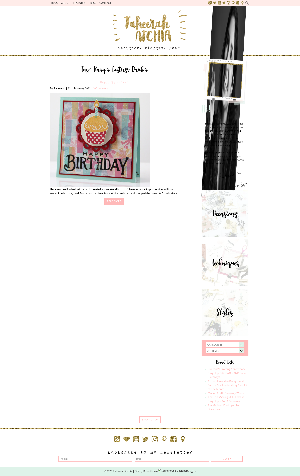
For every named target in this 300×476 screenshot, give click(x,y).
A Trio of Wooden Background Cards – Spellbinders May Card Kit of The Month (227, 385)
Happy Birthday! (114, 82)
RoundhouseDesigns (169, 471)
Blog (54, 3)
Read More (114, 201)
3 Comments (100, 88)
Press (92, 3)
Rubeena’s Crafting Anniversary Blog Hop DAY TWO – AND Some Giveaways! (227, 373)
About (65, 3)
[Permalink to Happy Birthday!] (100, 140)
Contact (105, 3)
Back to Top (150, 419)
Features (79, 3)
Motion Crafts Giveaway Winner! (226, 393)
